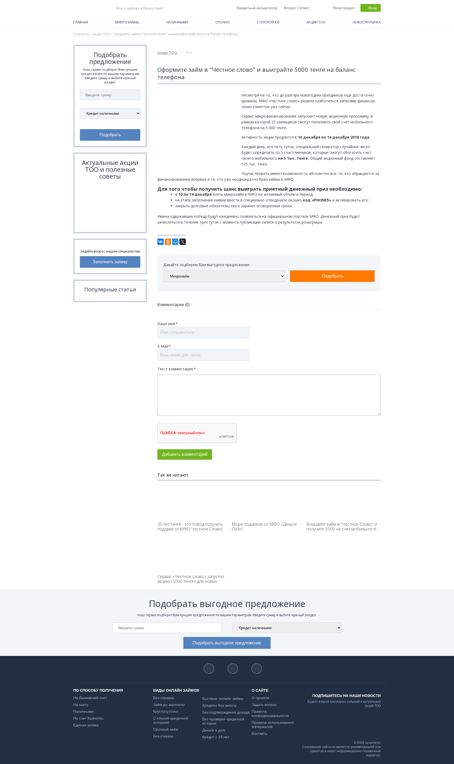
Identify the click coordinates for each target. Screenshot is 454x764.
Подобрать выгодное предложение (227, 643)
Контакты (259, 733)
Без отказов (163, 736)
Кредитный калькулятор (256, 8)
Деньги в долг (214, 730)
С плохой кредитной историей (170, 720)
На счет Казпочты (88, 718)
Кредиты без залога (219, 705)
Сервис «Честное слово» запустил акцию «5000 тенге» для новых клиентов (190, 581)
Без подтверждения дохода (226, 712)
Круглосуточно (165, 711)
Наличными (177, 22)
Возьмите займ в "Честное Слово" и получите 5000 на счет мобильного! (341, 526)
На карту (80, 704)
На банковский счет (90, 698)
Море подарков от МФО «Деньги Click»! (264, 526)
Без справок (163, 698)
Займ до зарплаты (169, 704)
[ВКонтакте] (160, 242)
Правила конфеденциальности (270, 713)
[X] (182, 242)
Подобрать (110, 135)
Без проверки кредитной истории (223, 721)
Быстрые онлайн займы (222, 698)
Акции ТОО (316, 22)
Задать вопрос (264, 704)
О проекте (260, 698)
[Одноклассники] (168, 242)
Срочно (222, 22)
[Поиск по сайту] (318, 8)
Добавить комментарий (185, 454)
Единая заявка (86, 725)
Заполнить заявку (110, 262)
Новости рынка (367, 22)
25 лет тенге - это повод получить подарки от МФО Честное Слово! (190, 526)
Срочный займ (165, 729)
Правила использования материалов (273, 724)
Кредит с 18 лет (215, 737)
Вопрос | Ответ (296, 8)
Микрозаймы (127, 22)
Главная (80, 22)
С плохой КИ (268, 22)
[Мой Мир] (175, 242)
